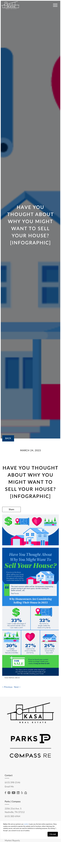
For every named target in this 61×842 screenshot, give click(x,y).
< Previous (7, 687)
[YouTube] (13, 792)
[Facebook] (5, 792)
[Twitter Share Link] (11, 517)
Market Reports (12, 840)
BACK (8, 438)
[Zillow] (25, 792)
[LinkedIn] (18, 792)
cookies (26, 824)
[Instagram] (9, 792)
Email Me (9, 786)
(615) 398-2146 (12, 782)
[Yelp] (22, 792)
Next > (17, 687)
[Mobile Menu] (54, 5)
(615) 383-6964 (12, 816)
